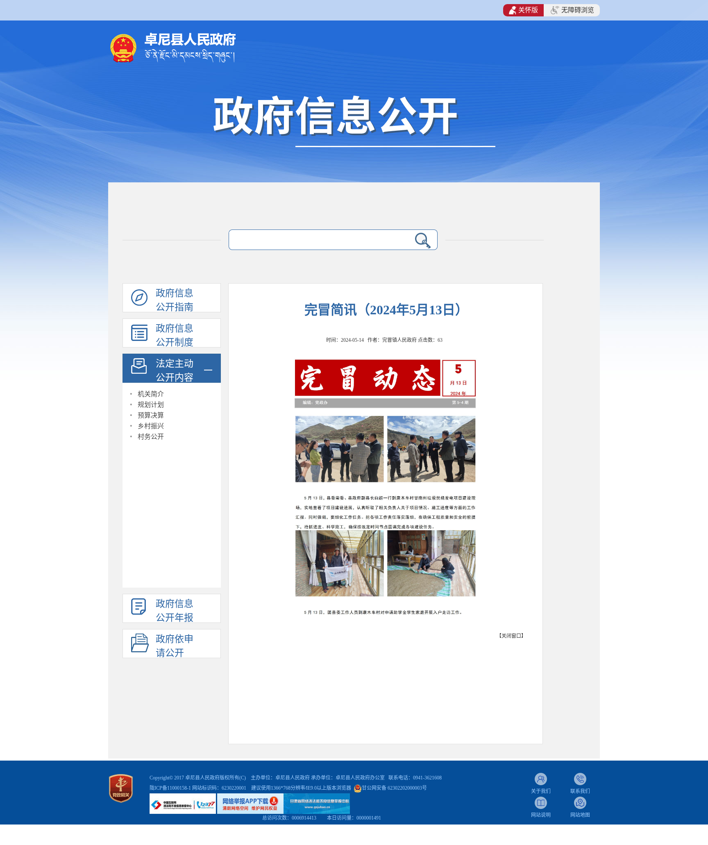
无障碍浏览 (577, 10)
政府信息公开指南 (174, 300)
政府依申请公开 (174, 646)
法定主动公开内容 (174, 371)
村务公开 (151, 436)
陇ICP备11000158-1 (171, 788)
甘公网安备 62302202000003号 (394, 788)
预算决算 (151, 415)
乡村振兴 (151, 425)
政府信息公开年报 (174, 611)
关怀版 (528, 10)
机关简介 (151, 394)
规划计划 (151, 404)
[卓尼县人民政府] (186, 46)
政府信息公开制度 (174, 335)
